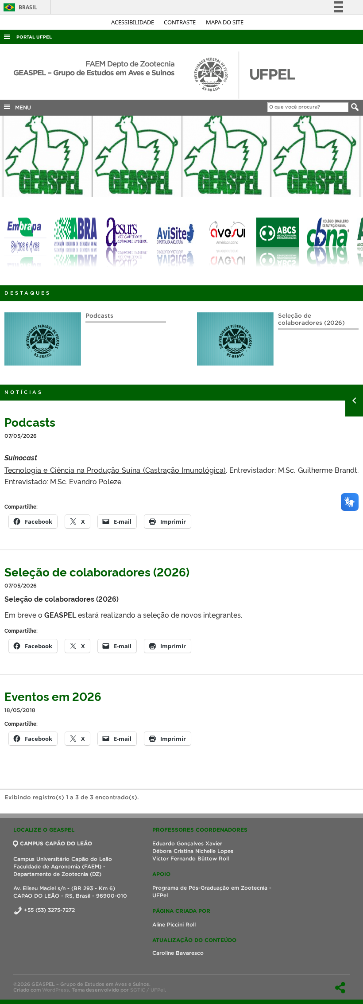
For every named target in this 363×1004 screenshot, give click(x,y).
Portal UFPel (34, 37)
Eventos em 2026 (52, 696)
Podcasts (99, 315)
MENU (21, 107)
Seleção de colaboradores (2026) (311, 319)
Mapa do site (224, 22)
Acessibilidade (133, 22)
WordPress (55, 989)
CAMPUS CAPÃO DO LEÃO (56, 843)
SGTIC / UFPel (147, 989)
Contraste (180, 22)
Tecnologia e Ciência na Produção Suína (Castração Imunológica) (115, 470)
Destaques (27, 293)
